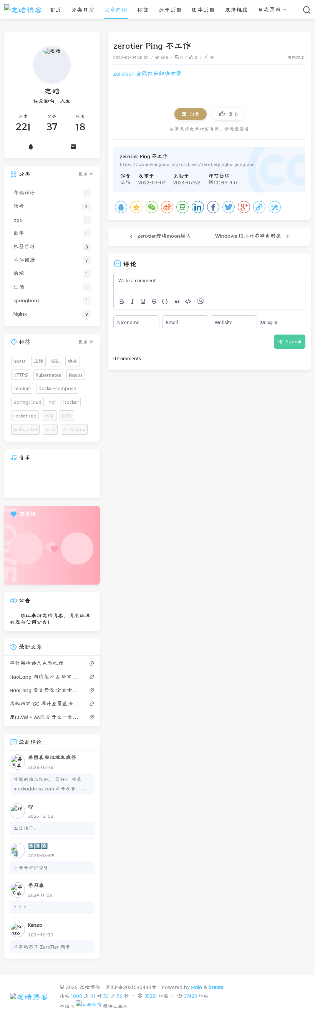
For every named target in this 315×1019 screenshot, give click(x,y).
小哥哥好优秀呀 (30, 867)
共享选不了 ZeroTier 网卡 (41, 946)
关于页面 (170, 10)
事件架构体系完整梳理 (36, 663)
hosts (19, 360)
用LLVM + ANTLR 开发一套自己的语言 (46, 717)
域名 (73, 360)
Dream (216, 987)
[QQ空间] (136, 207)
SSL (55, 360)
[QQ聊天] (31, 147)
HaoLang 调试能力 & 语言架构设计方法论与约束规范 (46, 676)
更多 (83, 174)
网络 (49, 415)
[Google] (244, 207)
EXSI (67, 415)
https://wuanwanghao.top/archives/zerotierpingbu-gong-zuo (187, 164)
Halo (196, 987)
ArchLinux (74, 429)
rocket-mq (24, 415)
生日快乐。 (25, 827)
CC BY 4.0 (225, 182)
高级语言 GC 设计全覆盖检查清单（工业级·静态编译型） (46, 703)
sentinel (22, 388)
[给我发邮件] (73, 147)
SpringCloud (27, 401)
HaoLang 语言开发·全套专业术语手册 (46, 690)
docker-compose (57, 388)
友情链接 (236, 10)
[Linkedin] (198, 207)
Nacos (76, 374)
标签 (143, 10)
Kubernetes (48, 374)
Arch (50, 429)
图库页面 (203, 10)
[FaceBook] (213, 207)
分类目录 (82, 10)
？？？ (20, 907)
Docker (70, 401)
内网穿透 (295, 57)
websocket (25, 429)
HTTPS (20, 374)
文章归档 (115, 10)
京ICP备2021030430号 (131, 987)
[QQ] (121, 207)
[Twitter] (228, 207)
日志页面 (269, 9)
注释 (38, 360)
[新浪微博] (167, 207)
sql (52, 401)
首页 (55, 10)
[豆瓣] (182, 207)
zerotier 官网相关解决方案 (147, 73)
